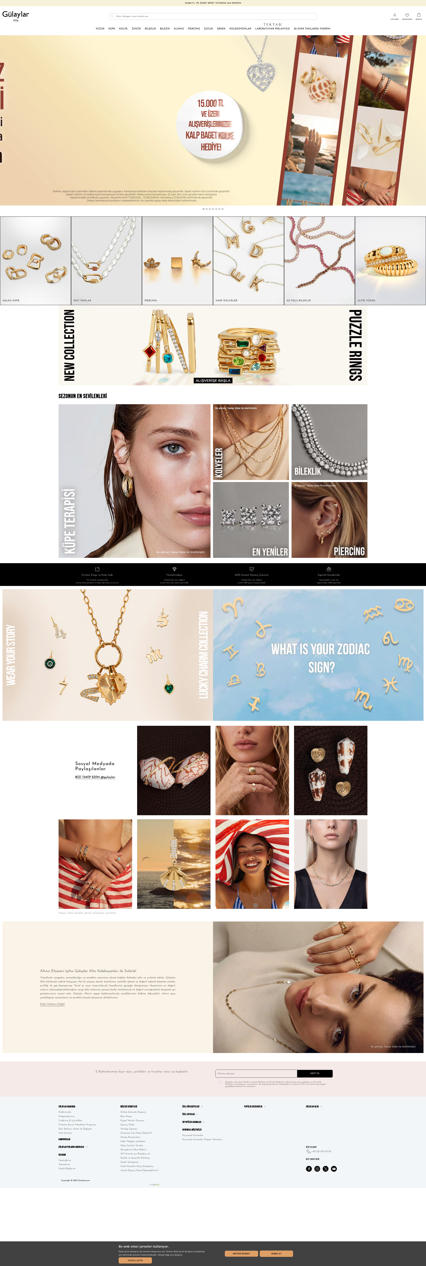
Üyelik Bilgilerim (67, 1168)
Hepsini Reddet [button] (241, 1253)
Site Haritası (65, 1133)
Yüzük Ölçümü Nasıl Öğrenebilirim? (139, 1170)
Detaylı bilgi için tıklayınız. (170, 1254)
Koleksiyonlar (240, 29)
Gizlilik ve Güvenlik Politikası (135, 1158)
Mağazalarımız (67, 1116)
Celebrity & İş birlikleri (71, 1120)
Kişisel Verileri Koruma (132, 1120)
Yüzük (100, 29)
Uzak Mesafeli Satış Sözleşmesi (137, 1166)
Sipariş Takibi (127, 1125)
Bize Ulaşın (126, 1116)
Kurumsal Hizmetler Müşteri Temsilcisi (202, 1139)
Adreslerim (64, 1164)
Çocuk (208, 29)
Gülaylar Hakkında (67, 1106)
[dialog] (213, 1253)
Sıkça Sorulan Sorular (131, 1145)
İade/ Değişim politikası (132, 1141)
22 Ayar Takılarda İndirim (312, 29)
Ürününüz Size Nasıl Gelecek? (136, 1133)
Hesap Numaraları (130, 1137)
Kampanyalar (64, 1139)
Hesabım (62, 1154)
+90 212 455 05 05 (321, 1151)
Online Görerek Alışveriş (133, 1112)
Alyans (179, 29)
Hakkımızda (65, 1112)
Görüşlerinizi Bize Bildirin (133, 1149)
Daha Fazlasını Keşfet (52, 1004)
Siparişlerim (65, 1160)
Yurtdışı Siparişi (128, 1129)
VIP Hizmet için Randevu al (135, 1154)
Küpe (111, 29)
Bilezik (165, 29)
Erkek (221, 29)
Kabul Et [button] (276, 1253)
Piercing (194, 29)
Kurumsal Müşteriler (192, 1129)
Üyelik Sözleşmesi (129, 1162)
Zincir (136, 29)
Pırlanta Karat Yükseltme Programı (77, 1125)
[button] (203, 209)
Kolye (123, 29)
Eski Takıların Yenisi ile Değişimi (75, 1129)
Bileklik (150, 29)
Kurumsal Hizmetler (192, 1135)
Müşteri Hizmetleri (128, 1106)
